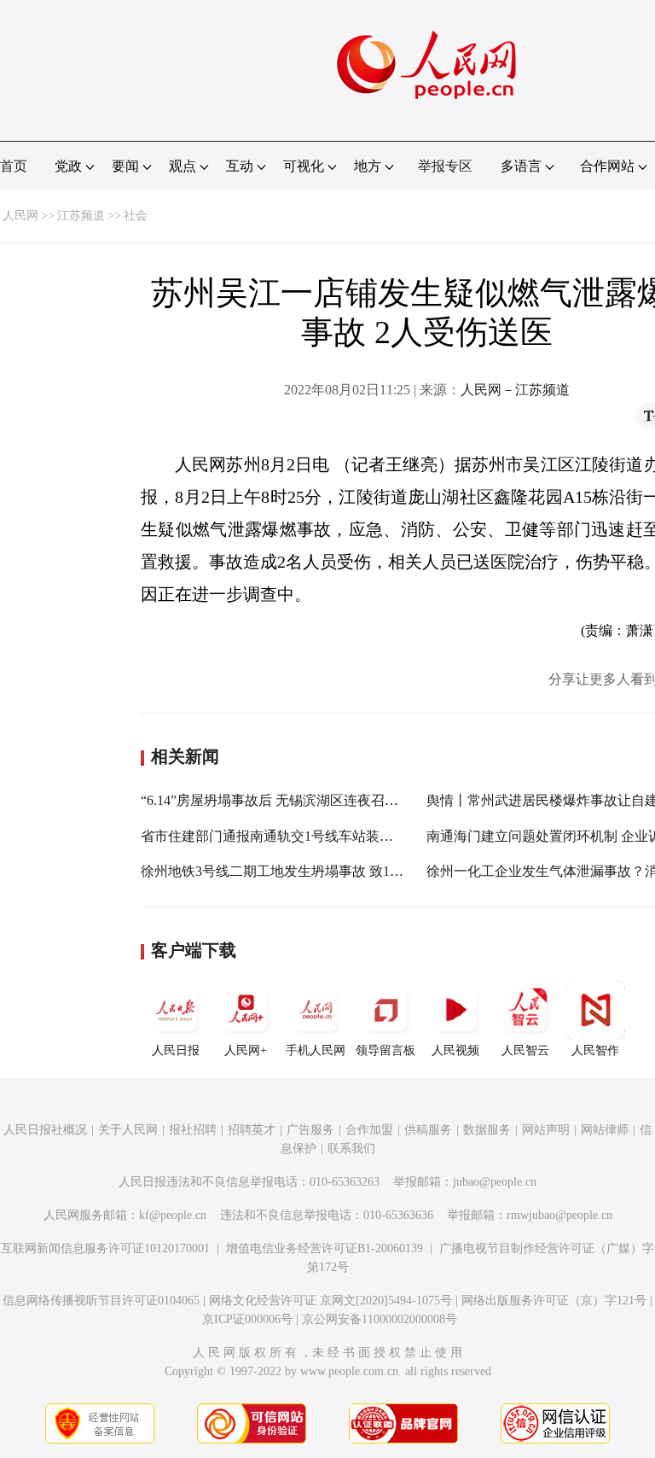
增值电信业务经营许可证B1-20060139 (324, 1248)
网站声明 (546, 1129)
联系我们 (351, 1148)
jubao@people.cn (494, 1181)
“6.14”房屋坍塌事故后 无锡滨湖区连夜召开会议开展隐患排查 (324, 800)
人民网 (20, 215)
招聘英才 (251, 1129)
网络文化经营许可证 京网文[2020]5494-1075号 (330, 1300)
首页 (13, 166)
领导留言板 (385, 1050)
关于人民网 (128, 1129)
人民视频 (455, 1050)
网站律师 (605, 1129)
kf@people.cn (172, 1215)
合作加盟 (369, 1129)
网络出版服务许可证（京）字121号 (553, 1300)
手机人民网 (315, 1050)
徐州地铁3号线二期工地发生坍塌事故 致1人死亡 (286, 871)
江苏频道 (81, 215)
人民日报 (176, 1050)
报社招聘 (193, 1129)
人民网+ (245, 1050)
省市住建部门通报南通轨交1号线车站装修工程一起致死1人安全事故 (345, 836)
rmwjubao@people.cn (559, 1215)
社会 (136, 215)
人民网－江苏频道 (515, 389)
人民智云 (525, 1050)
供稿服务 (428, 1129)
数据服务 (487, 1129)
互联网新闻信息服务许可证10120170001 (105, 1248)
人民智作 (595, 1050)
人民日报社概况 (45, 1129)
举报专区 (445, 166)
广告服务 (310, 1129)
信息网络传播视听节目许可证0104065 (101, 1300)
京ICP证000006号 (247, 1319)
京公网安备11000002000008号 (379, 1319)
